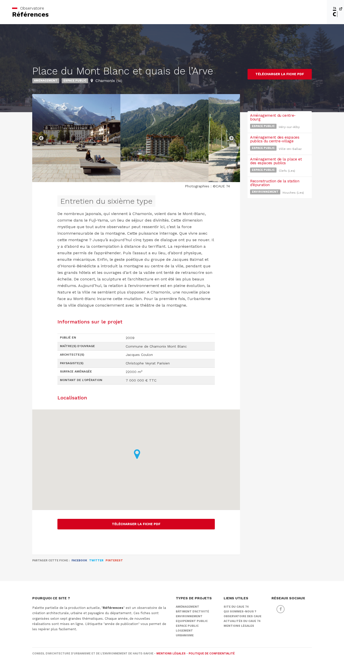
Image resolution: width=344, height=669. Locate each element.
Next (231, 138)
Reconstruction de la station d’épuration (274, 183)
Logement (184, 630)
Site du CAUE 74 (236, 606)
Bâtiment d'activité (192, 611)
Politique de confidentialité (212, 653)
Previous (41, 138)
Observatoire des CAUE (242, 616)
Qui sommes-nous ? (240, 611)
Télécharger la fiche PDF (136, 524)
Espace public (74, 80)
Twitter (96, 560)
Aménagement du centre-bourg (273, 117)
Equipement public (192, 621)
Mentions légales (239, 626)
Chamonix (108, 80)
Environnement (265, 191)
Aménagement (45, 80)
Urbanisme (185, 635)
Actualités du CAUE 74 (242, 621)
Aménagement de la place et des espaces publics (276, 161)
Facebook (79, 560)
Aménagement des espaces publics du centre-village (274, 139)
